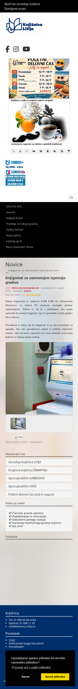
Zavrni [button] (25, 676)
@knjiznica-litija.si (24, 626)
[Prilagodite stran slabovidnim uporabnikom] (41, 151)
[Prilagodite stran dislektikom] (48, 151)
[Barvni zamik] (62, 151)
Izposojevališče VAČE (22, 486)
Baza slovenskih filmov (19, 247)
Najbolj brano (14, 218)
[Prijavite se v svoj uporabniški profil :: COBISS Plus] (14, 163)
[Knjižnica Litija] (24, 25)
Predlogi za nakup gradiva (22, 224)
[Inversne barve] (55, 151)
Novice (27, 291)
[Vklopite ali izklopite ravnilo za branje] (33, 151)
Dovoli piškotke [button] (55, 676)
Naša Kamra (13, 235)
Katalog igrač (14, 241)
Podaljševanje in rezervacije (29, 516)
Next (68, 377)
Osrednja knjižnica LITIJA (24, 462)
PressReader (16, 646)
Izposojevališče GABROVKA (26, 478)
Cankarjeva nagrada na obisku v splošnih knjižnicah (36, 144)
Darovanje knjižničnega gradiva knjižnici (36, 523)
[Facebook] (7, 49)
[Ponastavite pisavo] (20, 151)
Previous (10, 377)
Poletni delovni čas (21, 494)
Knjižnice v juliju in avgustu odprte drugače (32, 100)
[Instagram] (16, 49)
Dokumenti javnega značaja (29, 519)
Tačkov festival (14, 229)
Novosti (10, 212)
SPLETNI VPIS (14, 206)
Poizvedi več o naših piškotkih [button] (31, 667)
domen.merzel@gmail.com (25, 288)
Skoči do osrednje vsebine (22, 4)
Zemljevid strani (15, 9)
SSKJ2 (12, 640)
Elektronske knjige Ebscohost (26, 643)
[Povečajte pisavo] (27, 151)
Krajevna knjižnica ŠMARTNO (27, 470)
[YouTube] (26, 49)
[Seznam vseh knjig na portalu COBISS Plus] (15, 176)
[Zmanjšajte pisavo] (14, 151)
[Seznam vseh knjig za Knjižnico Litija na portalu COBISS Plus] (15, 181)
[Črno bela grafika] (69, 151)
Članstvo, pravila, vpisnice (28, 513)
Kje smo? (17, 526)
